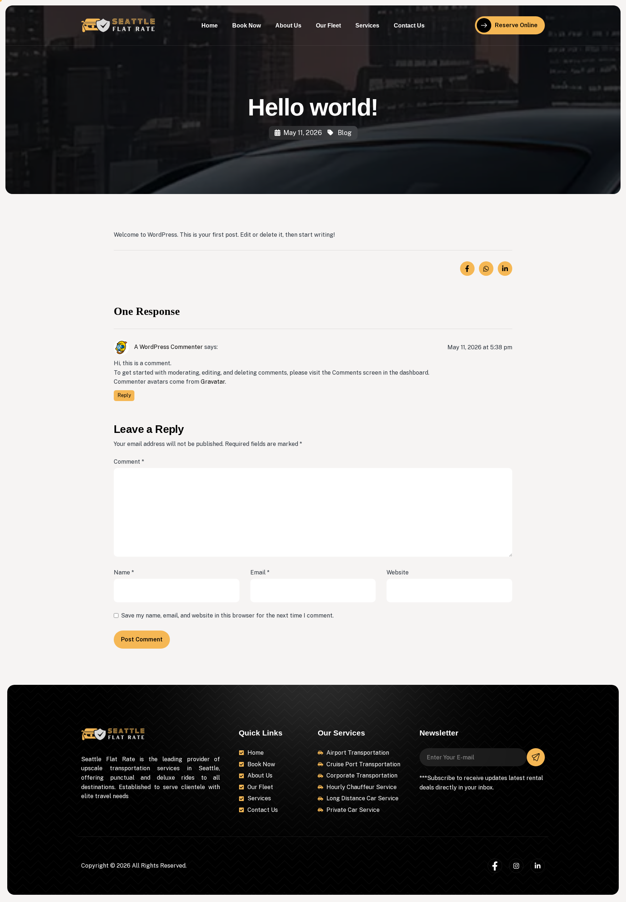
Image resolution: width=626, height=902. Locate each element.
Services (367, 25)
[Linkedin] (537, 866)
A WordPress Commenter (168, 346)
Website (398, 572)
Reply (124, 395)
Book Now (246, 25)
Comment (129, 461)
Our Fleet (328, 25)
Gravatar (213, 381)
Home (209, 25)
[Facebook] (495, 866)
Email (260, 572)
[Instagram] (516, 866)
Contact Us (409, 25)
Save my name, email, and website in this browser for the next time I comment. (227, 615)
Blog (345, 132)
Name (124, 572)
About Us (288, 25)
